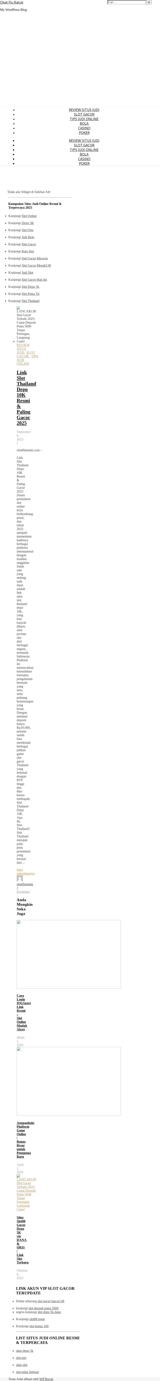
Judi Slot (27, 272)
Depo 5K (28, 223)
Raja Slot (28, 251)
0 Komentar (23, 889)
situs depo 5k (24, 1350)
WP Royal (46, 1379)
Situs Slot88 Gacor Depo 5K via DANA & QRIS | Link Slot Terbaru (23, 1240)
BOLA (84, 123)
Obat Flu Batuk (11, 2)
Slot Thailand (30, 301)
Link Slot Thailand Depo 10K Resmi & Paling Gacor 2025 (26, 398)
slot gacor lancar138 (51, 1301)
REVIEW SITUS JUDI (84, 109)
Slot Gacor (29, 244)
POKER (84, 132)
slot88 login (37, 1319)
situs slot (21, 1365)
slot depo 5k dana (49, 1312)
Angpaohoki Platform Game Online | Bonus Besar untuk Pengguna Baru (25, 1139)
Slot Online (29, 216)
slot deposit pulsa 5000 (44, 1308)
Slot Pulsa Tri (30, 294)
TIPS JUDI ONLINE (84, 119)
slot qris (21, 1358)
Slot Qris (27, 230)
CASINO (84, 128)
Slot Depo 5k (30, 286)
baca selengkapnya (26, 871)
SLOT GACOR (84, 114)
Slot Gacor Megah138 (36, 265)
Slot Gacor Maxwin (35, 258)
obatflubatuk (25, 884)
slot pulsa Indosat (27, 1372)
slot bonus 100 (39, 1326)
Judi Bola (28, 237)
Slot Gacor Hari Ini (34, 279)
